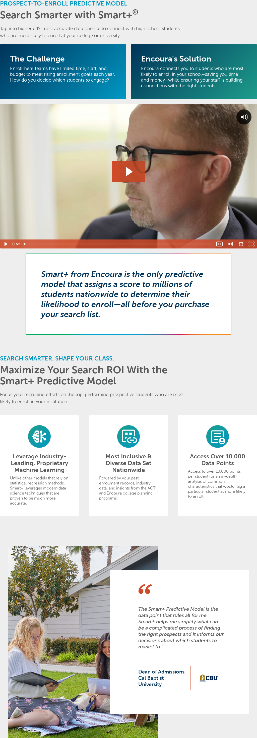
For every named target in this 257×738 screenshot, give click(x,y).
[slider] (118, 244)
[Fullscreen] (251, 244)
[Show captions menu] (219, 244)
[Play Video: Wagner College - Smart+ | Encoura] (128, 171)
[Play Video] (5, 244)
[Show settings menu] (241, 244)
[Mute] (230, 244)
